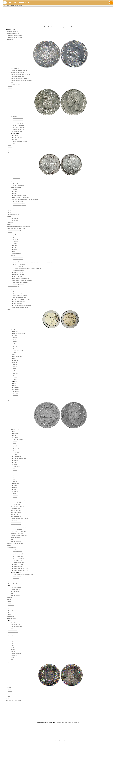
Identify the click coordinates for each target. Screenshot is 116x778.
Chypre (15, 339)
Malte (14, 368)
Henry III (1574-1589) (15, 504)
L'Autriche (15, 360)
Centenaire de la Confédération (20, 195)
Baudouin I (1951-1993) (18, 125)
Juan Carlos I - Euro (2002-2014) (20, 282)
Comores (10, 222)
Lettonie (15, 362)
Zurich (12, 661)
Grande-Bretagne (12, 547)
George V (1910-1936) (18, 564)
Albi (14, 431)
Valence (15, 249)
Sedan (14, 493)
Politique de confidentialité (54, 740)
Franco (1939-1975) (17, 276)
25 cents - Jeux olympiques (19, 205)
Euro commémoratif (15, 84)
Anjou (14, 435)
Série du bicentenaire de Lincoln (20, 307)
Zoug (12, 659)
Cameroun (10, 150)
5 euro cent (15, 393)
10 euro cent (16, 391)
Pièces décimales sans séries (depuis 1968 (23, 574)
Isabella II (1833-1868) (18, 266)
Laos (9, 599)
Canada (16, 5)
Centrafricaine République (14, 214)
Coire (12, 641)
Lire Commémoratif (15, 591)
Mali (9, 608)
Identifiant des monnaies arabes (13, 698)
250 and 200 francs (17, 137)
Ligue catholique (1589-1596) (17, 506)
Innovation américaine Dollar (19, 297)
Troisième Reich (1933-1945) (17, 72)
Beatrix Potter (16, 578)
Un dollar (15, 191)
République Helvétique (16, 653)
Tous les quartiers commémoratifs (21, 197)
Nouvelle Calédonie (12, 618)
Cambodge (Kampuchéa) (14, 148)
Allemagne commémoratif (19, 333)
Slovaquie (15, 375)
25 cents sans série (17, 207)
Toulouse (15, 497)
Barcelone (15, 237)
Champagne (16, 452)
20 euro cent (16, 389)
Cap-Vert (10, 210)
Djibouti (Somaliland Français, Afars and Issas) (19, 226)
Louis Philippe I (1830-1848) (17, 526)
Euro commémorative (16, 541)
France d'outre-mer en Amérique (15, 543)
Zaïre (9, 696)
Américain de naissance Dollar (20, 295)
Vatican (15, 379)
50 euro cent (16, 387)
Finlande (15, 346)
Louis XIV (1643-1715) (16, 512)
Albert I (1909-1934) (17, 121)
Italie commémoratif (17, 356)
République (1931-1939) (18, 274)
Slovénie (15, 377)
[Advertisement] (58, 16)
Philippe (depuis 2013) (18, 131)
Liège (9, 603)
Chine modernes (14, 220)
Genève (12, 643)
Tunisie (10, 691)
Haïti (9, 581)
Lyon (14, 472)
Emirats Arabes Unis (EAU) (14, 230)
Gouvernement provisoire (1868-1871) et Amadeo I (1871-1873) (27, 268)
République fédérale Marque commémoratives (21, 80)
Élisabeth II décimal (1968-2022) (20, 570)
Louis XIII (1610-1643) (15, 510)
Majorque (15, 245)
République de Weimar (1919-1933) (19, 70)
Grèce (14, 352)
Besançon (15, 445)
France (20, 5)
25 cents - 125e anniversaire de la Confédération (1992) (25, 199)
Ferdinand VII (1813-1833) (19, 264)
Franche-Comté (16, 466)
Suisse (9, 662)
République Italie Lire (15, 589)
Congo (9, 224)
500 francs (15, 135)
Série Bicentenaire (17, 303)
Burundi (10, 147)
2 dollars (15, 189)
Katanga (10, 597)
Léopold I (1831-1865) (18, 118)
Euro (12, 82)
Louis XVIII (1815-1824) (16, 522)
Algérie (10, 86)
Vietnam (10, 693)
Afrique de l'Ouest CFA (13, 33)
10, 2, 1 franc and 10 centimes (20, 141)
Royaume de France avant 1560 (18, 500)
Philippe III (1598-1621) (18, 259)
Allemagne (10, 39)
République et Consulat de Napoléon (19, 518)
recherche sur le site (61, 722)
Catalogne (15, 241)
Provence (15, 491)
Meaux (14, 475)
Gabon (9, 545)
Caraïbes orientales (12, 212)
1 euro (14, 385)
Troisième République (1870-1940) (18, 531)
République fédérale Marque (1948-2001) (20, 78)
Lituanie (15, 364)
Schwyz (12, 657)
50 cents (15, 193)
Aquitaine (15, 437)
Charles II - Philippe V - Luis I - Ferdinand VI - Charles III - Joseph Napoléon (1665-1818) (33, 262)
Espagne (10, 232)
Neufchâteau (16, 483)
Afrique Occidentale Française (15, 37)
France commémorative (18, 350)
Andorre (15, 335)
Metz (14, 479)
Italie (14, 354)
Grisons (12, 645)
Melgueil (15, 477)
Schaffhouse (14, 655)
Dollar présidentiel (17, 293)
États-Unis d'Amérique (13, 286)
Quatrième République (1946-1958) (19, 535)
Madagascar (11, 607)
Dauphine (15, 460)
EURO (4, 5)
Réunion (10, 634)
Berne (12, 639)
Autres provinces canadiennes (20, 180)
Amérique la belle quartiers (19, 301)
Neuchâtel (13, 651)
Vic (14, 251)
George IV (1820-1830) (18, 556)
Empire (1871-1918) (15, 68)
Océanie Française (12, 630)
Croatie (14, 341)
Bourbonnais (16, 448)
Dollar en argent (16, 291)
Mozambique (11, 616)
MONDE (8, 5)
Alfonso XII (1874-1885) (18, 270)
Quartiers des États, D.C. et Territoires (21, 299)
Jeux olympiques (17, 576)
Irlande (14, 358)
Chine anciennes (14, 218)
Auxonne (15, 441)
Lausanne (13, 647)
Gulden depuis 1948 (15, 624)
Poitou (14, 489)
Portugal (15, 371)
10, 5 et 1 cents (16, 208)
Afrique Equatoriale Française (15, 35)
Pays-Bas (15, 370)
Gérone (15, 243)
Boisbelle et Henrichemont (19, 446)
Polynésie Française (13, 632)
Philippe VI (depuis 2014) (18, 284)
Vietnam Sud (11, 694)
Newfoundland (16, 178)
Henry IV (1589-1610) (15, 508)
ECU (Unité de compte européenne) (16, 228)
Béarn (14, 443)
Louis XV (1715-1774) (15, 514)
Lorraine (15, 470)
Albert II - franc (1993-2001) (19, 127)
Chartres (15, 454)
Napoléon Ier (14, 520)
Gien (14, 468)
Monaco (10, 614)
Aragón (15, 235)
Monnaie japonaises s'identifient (13, 700)
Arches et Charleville (18, 439)
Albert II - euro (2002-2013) (19, 129)
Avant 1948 (13, 622)
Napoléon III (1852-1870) (16, 529)
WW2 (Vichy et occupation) (17, 533)
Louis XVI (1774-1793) (16, 516)
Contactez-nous (64, 740)
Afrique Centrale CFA (13, 31)
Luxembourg (16, 366)
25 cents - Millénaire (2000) (19, 203)
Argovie (12, 637)
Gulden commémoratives (16, 626)
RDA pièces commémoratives (17, 76)
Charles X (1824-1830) (16, 524)
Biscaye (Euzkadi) (17, 253)
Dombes (15, 462)
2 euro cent (15, 395)
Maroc (9, 612)
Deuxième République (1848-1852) (18, 527)
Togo (9, 689)
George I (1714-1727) (18, 551)
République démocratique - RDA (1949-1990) (21, 74)
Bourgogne (15, 450)
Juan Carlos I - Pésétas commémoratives (22, 280)
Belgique (12, 5)
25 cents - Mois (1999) (18, 201)
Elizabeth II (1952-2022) (18, 185)
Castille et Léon (16, 239)
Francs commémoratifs (16, 537)
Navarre (15, 481)
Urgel (14, 247)
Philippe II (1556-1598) (18, 257)
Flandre (10, 398)
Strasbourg (15, 495)
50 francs (15, 139)
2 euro (14, 383)
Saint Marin (15, 373)
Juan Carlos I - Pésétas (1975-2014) (21, 278)
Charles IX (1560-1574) (16, 502)
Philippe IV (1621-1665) (18, 261)
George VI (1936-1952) (18, 566)
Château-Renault (17, 456)
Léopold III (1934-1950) (18, 123)
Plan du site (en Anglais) (73, 722)
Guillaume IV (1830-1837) (18, 558)
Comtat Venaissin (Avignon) (19, 458)
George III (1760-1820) (18, 554)
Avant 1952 (15, 183)
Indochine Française (13, 583)
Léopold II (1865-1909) (18, 120)
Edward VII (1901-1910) (18, 562)
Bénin (9, 145)
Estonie (15, 344)
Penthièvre (15, 487)
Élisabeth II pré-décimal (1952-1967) (21, 568)
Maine (14, 473)
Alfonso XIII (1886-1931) (18, 272)
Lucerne (13, 649)
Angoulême (15, 433)
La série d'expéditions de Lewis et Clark (22, 305)
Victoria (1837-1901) (17, 560)
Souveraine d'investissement (19, 580)
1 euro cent (15, 397)
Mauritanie (10, 610)
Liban (9, 601)
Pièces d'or (13, 288)
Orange (15, 485)
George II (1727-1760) (18, 553)
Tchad (9, 687)
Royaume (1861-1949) (16, 587)
